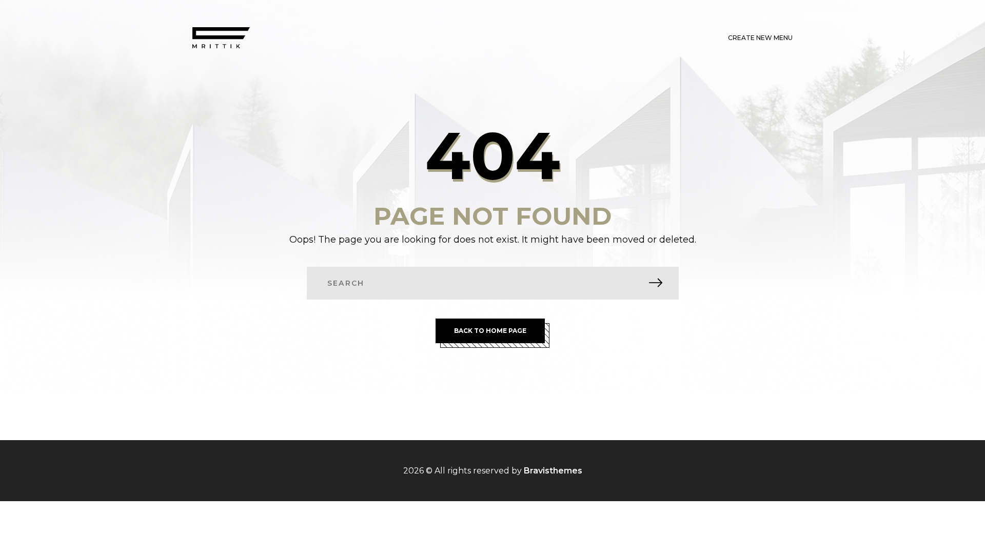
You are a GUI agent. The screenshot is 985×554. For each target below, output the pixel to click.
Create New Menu (760, 38)
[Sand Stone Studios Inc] (221, 37)
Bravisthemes (553, 471)
